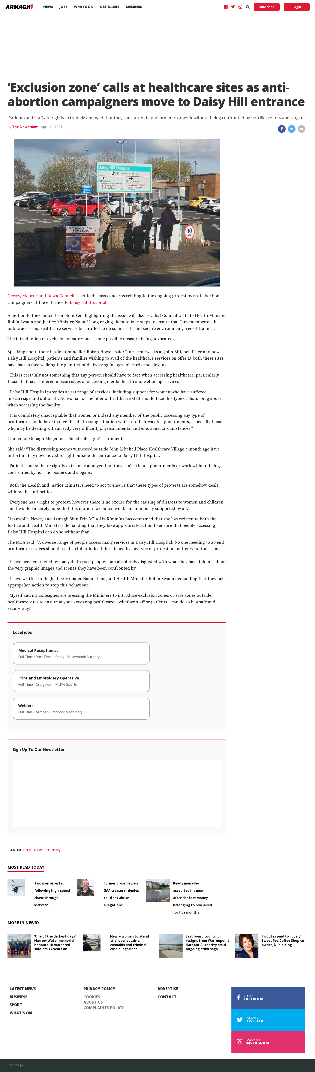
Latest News (23, 989)
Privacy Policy (99, 989)
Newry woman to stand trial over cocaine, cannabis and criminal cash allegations (129, 942)
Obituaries (110, 6)
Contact (167, 997)
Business (18, 997)
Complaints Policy (104, 1008)
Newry (55, 850)
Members (134, 6)
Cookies (92, 997)
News (48, 6)
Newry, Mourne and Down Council (41, 296)
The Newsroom (25, 126)
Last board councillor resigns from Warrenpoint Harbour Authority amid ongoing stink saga (207, 942)
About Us (93, 1002)
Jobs (64, 6)
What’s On (83, 6)
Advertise (168, 989)
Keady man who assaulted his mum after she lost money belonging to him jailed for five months (192, 897)
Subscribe (266, 7)
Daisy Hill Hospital (88, 302)
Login (296, 7)
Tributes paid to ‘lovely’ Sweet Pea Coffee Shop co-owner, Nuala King (283, 940)
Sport (16, 1005)
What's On (21, 1013)
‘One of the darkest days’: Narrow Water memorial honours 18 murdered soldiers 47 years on (55, 942)
